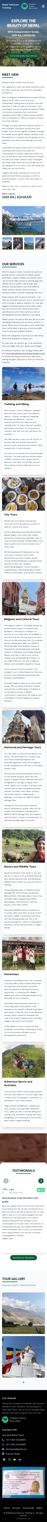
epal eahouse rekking (10, 6)
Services (16, 1508)
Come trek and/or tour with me (23, 56)
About (7, 1508)
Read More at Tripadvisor (23, 1258)
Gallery (39, 1508)
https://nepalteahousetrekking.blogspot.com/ (25, 353)
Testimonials (28, 1508)
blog (30, 350)
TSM (28, 1519)
